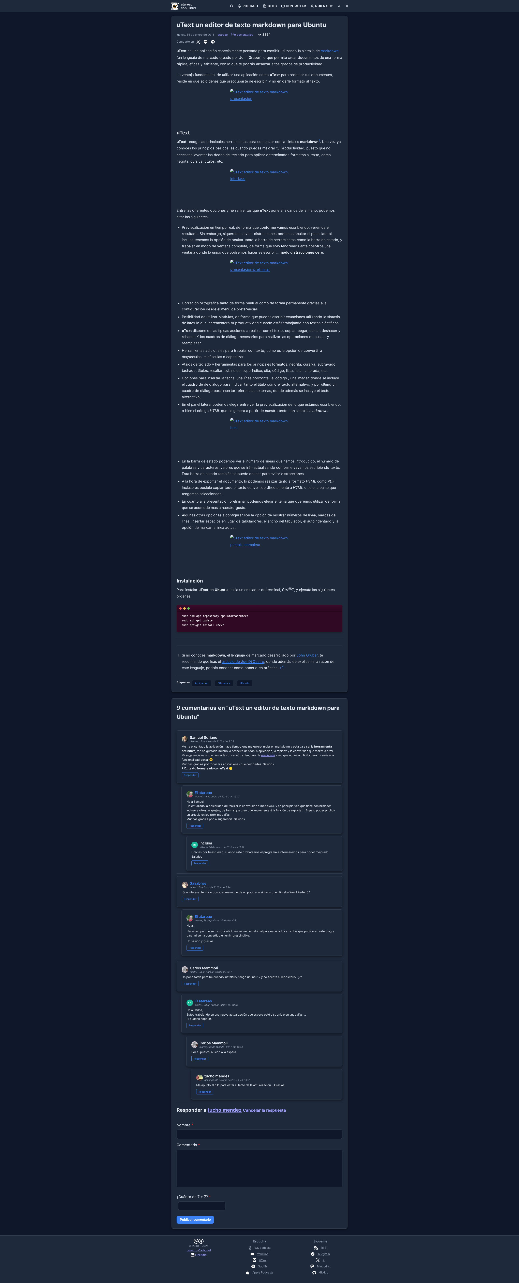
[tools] (339, 6)
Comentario (188, 1145)
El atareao (203, 793)
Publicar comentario (195, 1219)
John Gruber (307, 655)
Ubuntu (245, 683)
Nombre (185, 1125)
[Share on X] (198, 41)
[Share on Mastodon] (205, 41)
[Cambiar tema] (347, 6)
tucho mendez (225, 1110)
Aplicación (201, 683)
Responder (190, 775)
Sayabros (198, 883)
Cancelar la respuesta (264, 1110)
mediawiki (268, 755)
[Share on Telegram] (213, 41)
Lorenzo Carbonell (199, 1250)
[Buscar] (232, 6)
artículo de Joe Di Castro (243, 661)
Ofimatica (224, 683)
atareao (223, 34)
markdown (330, 51)
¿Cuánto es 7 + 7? (194, 1197)
